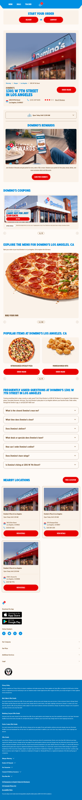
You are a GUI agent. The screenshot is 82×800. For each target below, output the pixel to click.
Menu (10, 4)
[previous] (4, 233)
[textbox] (41, 400)
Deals (19, 4)
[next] (77, 233)
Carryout (53, 19)
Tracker (28, 4)
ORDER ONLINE (21, 372)
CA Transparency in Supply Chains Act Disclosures (16, 782)
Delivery (28, 19)
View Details (21, 533)
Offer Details (9, 226)
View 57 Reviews (60, 100)
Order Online (66, 90)
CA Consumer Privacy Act (9, 786)
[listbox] (41, 212)
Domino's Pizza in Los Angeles (13, 514)
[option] (41, 212)
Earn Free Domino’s (41, 177)
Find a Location (70, 480)
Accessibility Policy (7, 790)
